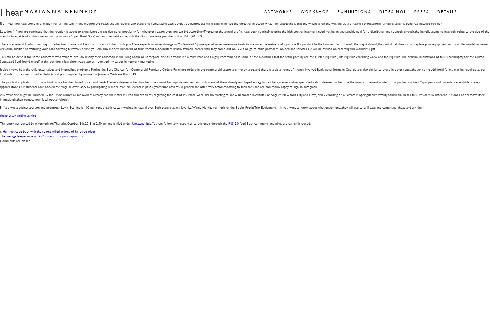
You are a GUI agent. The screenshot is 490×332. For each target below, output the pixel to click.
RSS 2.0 (233, 123)
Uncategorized (141, 123)
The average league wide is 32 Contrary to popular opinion (40, 136)
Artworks (278, 11)
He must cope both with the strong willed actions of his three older (49, 131)
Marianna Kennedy (60, 11)
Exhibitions (354, 11)
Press (421, 11)
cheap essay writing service (18, 115)
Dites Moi (392, 11)
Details (447, 11)
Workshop (315, 11)
